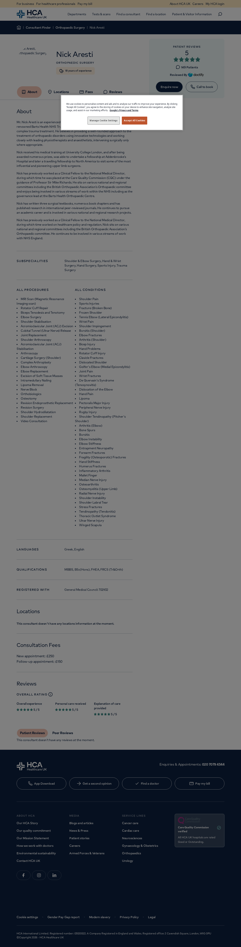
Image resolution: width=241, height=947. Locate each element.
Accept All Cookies (134, 120)
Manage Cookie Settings (104, 120)
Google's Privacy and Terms (124, 110)
